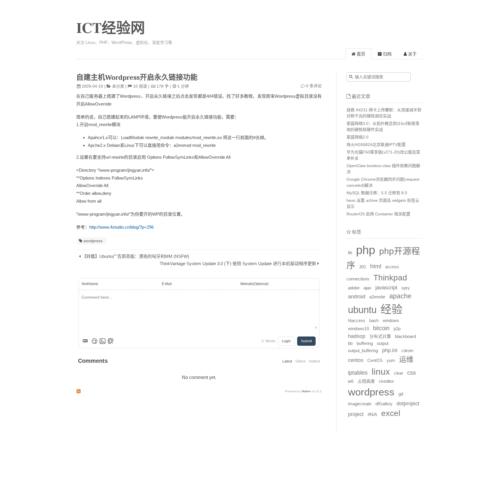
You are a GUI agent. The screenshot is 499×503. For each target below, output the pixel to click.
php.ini (389, 350)
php (365, 250)
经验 (392, 309)
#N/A (372, 414)
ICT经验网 (110, 27)
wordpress (93, 240)
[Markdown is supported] (86, 341)
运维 (406, 359)
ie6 (350, 381)
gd (401, 393)
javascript (386, 288)
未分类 (118, 86)
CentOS (375, 360)
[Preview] (110, 341)
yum (391, 360)
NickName (90, 284)
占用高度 (366, 381)
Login (286, 341)
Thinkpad (390, 277)
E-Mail (167, 284)
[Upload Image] (102, 341)
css (411, 372)
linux (381, 371)
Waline (306, 391)
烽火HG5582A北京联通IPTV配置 (376, 144)
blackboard (405, 336)
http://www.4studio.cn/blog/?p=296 (121, 227)
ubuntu (362, 310)
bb (350, 343)
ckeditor (386, 381)
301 (362, 266)
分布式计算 (380, 336)
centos (355, 360)
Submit (306, 341)
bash (374, 320)
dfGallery (383, 403)
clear (398, 373)
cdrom (407, 350)
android (356, 296)
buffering (365, 343)
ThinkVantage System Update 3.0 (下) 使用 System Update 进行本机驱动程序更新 (238, 263)
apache (400, 296)
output (382, 343)
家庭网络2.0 (357, 137)
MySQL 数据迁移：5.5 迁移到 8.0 (377, 193)
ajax (367, 287)
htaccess (356, 320)
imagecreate (359, 403)
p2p (397, 328)
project (356, 414)
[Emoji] (94, 341)
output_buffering (363, 350)
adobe (354, 287)
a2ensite (377, 296)
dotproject (407, 403)
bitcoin (381, 328)
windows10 (358, 328)
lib (350, 252)
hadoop (356, 336)
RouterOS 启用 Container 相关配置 (378, 214)
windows (391, 320)
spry (405, 287)
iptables (358, 372)
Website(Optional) (254, 284)
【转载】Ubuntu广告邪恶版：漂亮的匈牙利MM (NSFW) (135, 256)
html (375, 266)
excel (390, 413)
